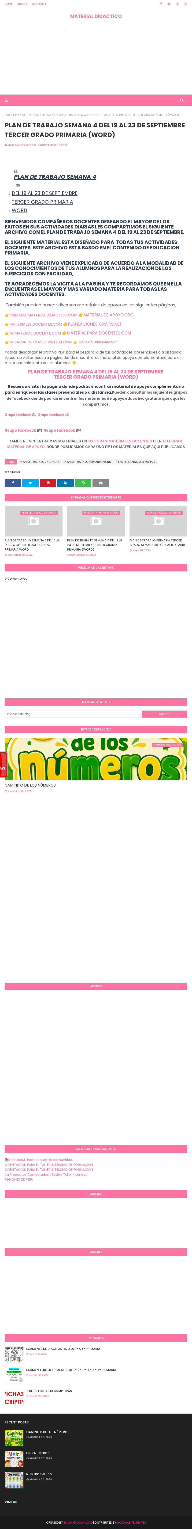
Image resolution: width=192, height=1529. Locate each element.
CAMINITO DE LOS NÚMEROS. (30, 785)
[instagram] (177, 4)
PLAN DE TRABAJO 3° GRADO (39, 462)
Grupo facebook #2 (53, 415)
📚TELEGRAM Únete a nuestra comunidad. (39, 1159)
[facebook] (160, 4)
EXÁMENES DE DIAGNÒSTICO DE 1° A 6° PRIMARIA (63, 1348)
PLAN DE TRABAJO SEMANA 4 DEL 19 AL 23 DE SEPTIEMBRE (96, 371)
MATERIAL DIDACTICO (96, 16)
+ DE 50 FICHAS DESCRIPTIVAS (49, 1391)
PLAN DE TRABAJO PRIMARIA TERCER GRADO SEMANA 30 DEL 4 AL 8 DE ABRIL (157, 542)
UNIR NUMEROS (37, 1453)
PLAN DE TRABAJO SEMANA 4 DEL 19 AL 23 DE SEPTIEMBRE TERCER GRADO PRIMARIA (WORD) (94, 545)
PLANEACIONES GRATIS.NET (95, 324)
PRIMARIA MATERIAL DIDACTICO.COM (43, 315)
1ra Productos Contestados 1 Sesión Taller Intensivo (46, 1174)
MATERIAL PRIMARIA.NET (98, 342)
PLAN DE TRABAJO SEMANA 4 (34, 115)
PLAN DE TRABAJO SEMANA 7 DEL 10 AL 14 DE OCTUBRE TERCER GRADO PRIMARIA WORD (32, 545)
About (22, 4)
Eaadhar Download (77, 1523)
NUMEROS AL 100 (39, 1474)
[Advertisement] (96, 57)
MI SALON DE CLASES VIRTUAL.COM (40, 342)
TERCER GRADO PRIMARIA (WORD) (96, 376)
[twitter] (169, 4)
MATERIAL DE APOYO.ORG (108, 315)
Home (9, 4)
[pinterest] (185, 4)
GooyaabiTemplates (131, 1523)
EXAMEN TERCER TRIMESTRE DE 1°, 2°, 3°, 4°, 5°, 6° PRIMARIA (71, 1370)
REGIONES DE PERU (19, 1179)
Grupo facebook (18, 415)
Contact (39, 4)
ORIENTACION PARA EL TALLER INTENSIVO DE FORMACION (49, 1164)
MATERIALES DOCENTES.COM (35, 324)
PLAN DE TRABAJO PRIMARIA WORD (87, 462)
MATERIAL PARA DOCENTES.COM (99, 333)
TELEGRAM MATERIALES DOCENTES (120, 441)
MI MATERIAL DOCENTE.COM (35, 333)
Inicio (8, 115)
